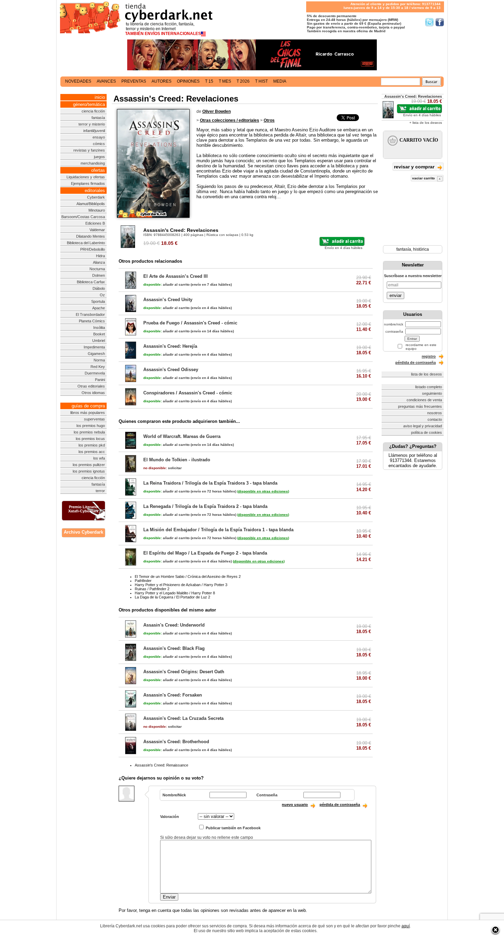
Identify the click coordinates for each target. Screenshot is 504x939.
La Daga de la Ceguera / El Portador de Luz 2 (172, 597)
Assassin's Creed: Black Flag (174, 648)
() (263, 491)
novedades (78, 81)
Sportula (98, 301)
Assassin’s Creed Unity (167, 299)
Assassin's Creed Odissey (170, 369)
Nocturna (97, 269)
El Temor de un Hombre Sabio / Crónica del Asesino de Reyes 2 (188, 576)
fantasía (98, 118)
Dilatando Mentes (90, 236)
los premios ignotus (89, 471)
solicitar (162, 468)
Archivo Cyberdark (83, 532)
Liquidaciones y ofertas (86, 177)
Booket (99, 334)
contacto (435, 419)
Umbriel (98, 340)
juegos (99, 157)
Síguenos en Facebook (439, 22)
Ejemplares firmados (88, 183)
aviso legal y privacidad (422, 426)
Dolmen (98, 275)
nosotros (434, 413)
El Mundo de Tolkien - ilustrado (176, 459)
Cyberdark (96, 197)
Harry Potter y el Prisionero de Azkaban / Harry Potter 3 (181, 585)
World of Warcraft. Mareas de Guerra (181, 436)
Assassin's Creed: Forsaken (172, 695)
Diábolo (99, 288)
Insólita (99, 327)
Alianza (99, 262)
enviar (395, 295)
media (279, 81)
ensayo (99, 137)
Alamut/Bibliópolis (90, 204)
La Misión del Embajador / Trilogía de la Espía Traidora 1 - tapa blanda (218, 529)
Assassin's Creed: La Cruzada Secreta (183, 718)
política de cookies (426, 432)
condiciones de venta (424, 400)
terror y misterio (92, 124)
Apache (98, 308)
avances (106, 81)
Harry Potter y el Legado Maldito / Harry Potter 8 (175, 593)
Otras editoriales (91, 386)
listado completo (428, 387)
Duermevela (95, 373)
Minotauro (96, 210)
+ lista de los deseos (425, 122)
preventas (133, 81)
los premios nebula (89, 432)
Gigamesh (96, 354)
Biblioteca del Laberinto (86, 243)
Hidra (100, 256)
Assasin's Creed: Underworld (174, 625)
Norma (99, 360)
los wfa (99, 458)
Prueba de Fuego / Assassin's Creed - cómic (190, 322)
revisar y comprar (415, 166)
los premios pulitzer (89, 465)
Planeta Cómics (92, 321)
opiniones (188, 81)
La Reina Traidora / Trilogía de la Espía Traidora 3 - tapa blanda (210, 483)
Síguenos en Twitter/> (429, 22)
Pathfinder (143, 581)
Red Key (98, 367)
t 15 (209, 81)
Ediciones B (95, 223)
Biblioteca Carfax (91, 282)
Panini (100, 380)
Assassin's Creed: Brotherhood (176, 741)
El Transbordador (90, 314)
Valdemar (97, 230)
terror (100, 491)
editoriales (95, 190)
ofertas (98, 170)
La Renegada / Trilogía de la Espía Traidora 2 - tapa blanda (205, 506)
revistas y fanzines (89, 150)
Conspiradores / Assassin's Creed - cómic (187, 392)
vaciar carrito (424, 178)
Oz (102, 295)
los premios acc (92, 452)
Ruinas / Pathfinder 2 (152, 589)
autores (161, 81)
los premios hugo (90, 426)
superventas (94, 419)
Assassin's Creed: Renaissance (161, 765)
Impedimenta (94, 347)
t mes (225, 81)
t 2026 (243, 81)
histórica (421, 249)
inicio (100, 97)
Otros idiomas (93, 393)
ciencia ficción (93, 111)
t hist (261, 81)
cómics (99, 144)
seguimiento (432, 393)
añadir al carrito (166, 284)
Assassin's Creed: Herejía (170, 346)
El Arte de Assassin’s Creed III (175, 276)
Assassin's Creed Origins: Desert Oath (183, 671)
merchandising (93, 163)
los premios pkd (92, 445)
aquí (405, 926)
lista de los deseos (426, 374)
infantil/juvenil (94, 131)
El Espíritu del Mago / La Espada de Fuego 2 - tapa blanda (205, 553)
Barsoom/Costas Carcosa (83, 217)
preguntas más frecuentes (420, 406)
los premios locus (90, 439)
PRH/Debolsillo (92, 249)
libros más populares (87, 413)
